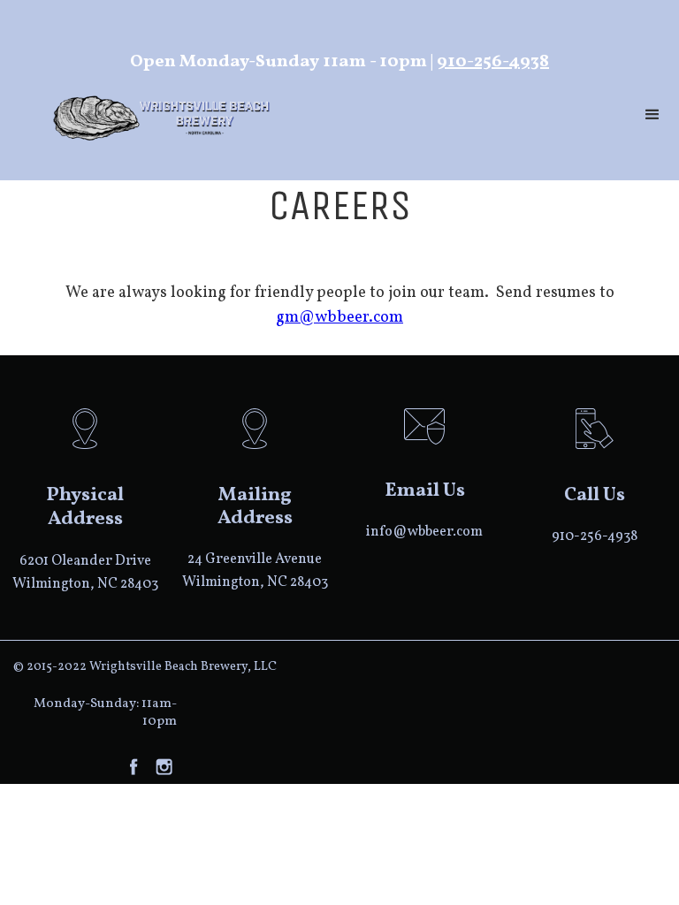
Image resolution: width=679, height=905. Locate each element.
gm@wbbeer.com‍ (339, 318)
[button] (652, 114)
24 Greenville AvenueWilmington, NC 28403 (255, 571)
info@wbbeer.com (424, 532)
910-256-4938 (493, 61)
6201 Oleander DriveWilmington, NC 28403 (85, 572)
